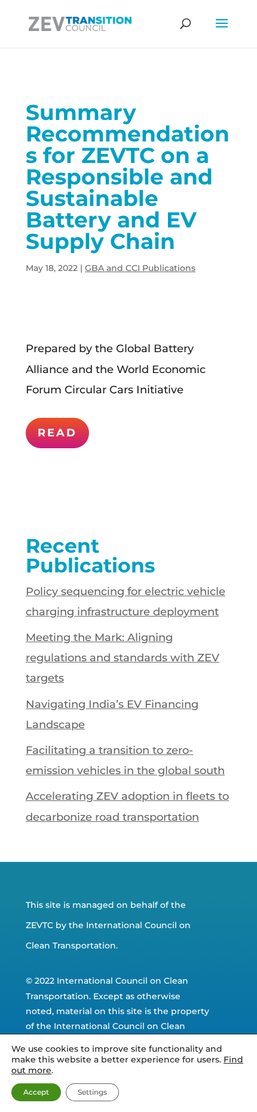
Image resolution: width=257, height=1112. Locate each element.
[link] (80, 23)
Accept (36, 1092)
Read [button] (57, 432)
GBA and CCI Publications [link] (140, 268)
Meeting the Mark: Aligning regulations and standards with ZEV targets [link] (122, 658)
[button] (221, 31)
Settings (92, 1092)
